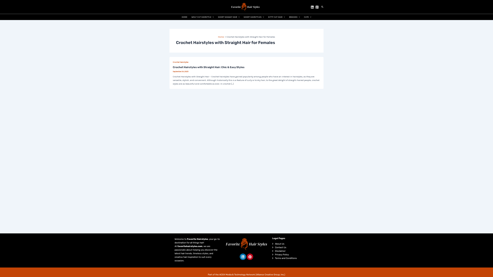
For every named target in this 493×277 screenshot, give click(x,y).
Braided (293, 17)
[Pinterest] (317, 7)
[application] (212, 17)
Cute (306, 17)
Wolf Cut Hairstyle (201, 17)
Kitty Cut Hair (275, 17)
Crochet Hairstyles (180, 62)
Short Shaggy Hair (227, 17)
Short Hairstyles (253, 17)
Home (184, 17)
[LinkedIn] (312, 7)
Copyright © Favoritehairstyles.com (246, 270)
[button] (322, 7)
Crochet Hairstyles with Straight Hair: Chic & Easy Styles (208, 67)
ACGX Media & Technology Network (237, 274)
